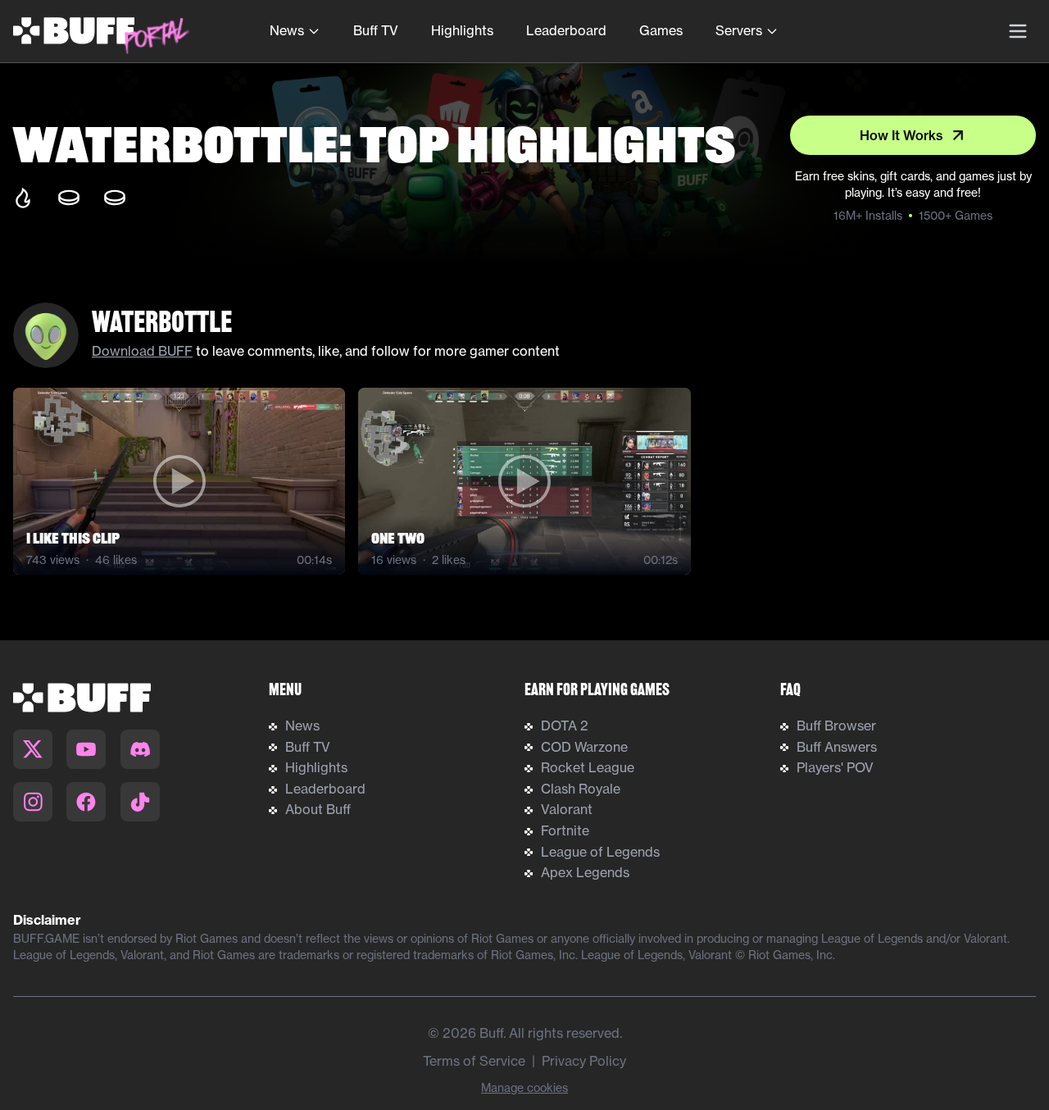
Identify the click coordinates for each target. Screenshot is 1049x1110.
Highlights (462, 30)
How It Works (901, 135)
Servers (738, 30)
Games (661, 30)
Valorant (567, 809)
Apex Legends (585, 872)
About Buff (318, 809)
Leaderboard (566, 30)
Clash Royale (580, 788)
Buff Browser (836, 725)
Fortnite (565, 830)
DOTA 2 (564, 725)
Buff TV (375, 30)
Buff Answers (837, 747)
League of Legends (600, 852)
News (287, 30)
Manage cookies (524, 1087)
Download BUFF (142, 351)
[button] (179, 481)
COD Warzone (584, 747)
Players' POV (835, 767)
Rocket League (587, 767)
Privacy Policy (584, 1061)
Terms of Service (474, 1061)
